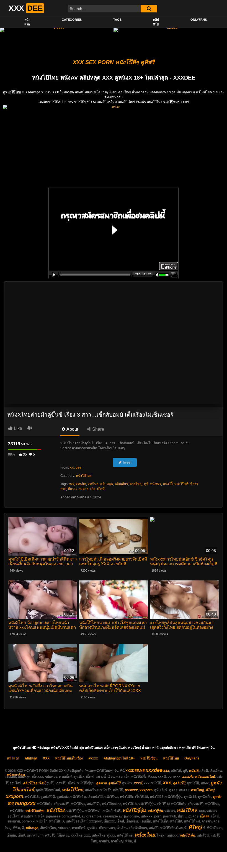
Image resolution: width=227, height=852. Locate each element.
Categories (72, 19)
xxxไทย (93, 484)
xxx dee (75, 467)
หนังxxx (155, 484)
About (72, 429)
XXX (46, 758)
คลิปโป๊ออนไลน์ (34, 783)
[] (149, 8)
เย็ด (93, 489)
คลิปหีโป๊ (156, 22)
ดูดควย (101, 783)
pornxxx (131, 790)
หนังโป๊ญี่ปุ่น (149, 758)
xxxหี (138, 783)
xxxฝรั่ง (187, 777)
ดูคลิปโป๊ (179, 783)
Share (97, 429)
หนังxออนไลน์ (205, 777)
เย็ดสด (205, 816)
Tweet (126, 462)
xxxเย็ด (81, 484)
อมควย (83, 489)
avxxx (93, 758)
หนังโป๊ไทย (84, 476)
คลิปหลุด (106, 484)
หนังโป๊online (35, 811)
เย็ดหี (101, 489)
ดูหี (146, 484)
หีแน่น (72, 489)
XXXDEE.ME (135, 771)
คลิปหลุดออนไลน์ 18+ (119, 758)
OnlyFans (198, 19)
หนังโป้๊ (168, 484)
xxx (71, 484)
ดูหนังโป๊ (114, 783)
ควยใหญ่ (136, 484)
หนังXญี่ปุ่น (155, 811)
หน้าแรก (27, 22)
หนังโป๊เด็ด (187, 835)
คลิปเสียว (121, 484)
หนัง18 (194, 771)
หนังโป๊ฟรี (181, 484)
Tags (117, 19)
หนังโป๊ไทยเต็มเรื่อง (69, 758)
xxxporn (146, 790)
